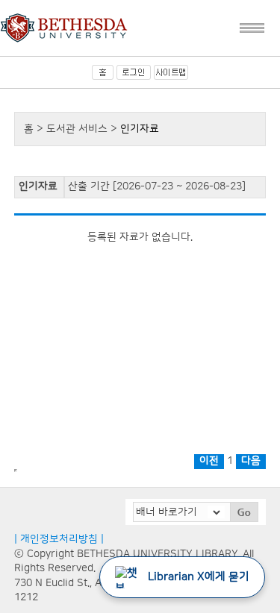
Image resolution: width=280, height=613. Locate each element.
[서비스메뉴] (252, 28)
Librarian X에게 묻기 (198, 576)
